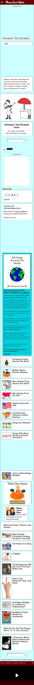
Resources (22, 663)
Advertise (15, 663)
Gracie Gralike (20, 211)
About (2, 663)
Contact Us (8, 663)
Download (6, 199)
